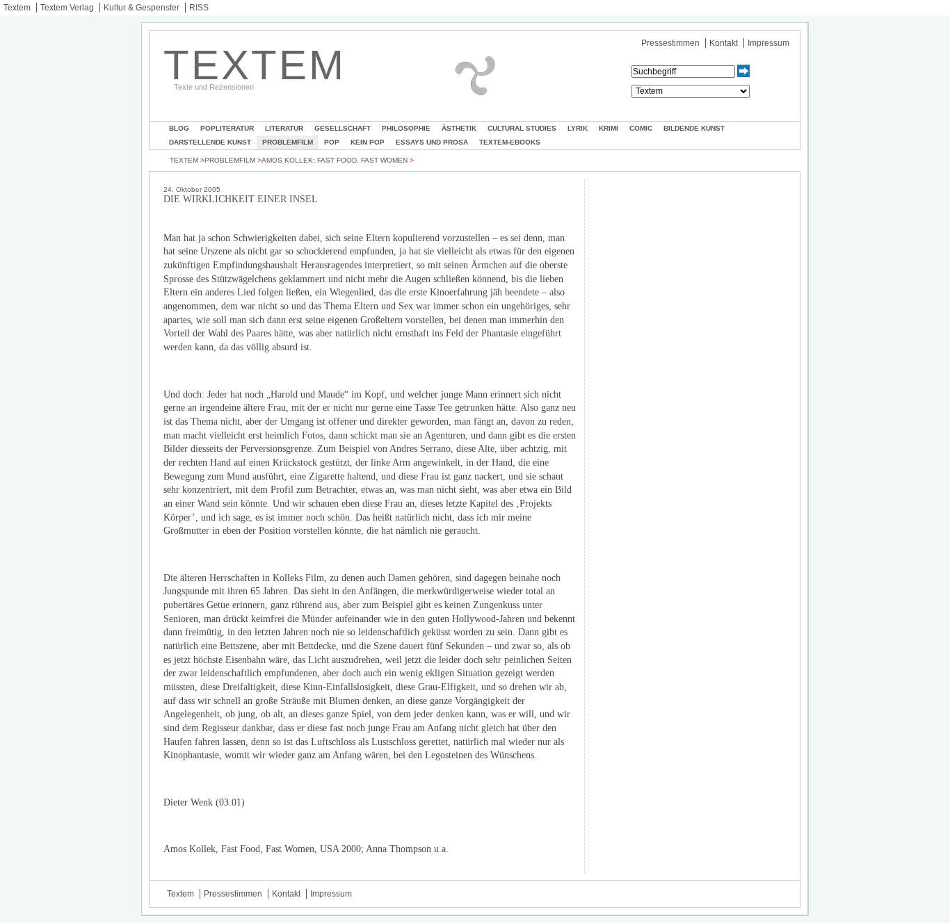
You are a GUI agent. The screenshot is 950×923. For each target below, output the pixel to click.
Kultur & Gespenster (141, 8)
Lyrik (577, 128)
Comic (640, 128)
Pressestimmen (670, 43)
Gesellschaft (342, 128)
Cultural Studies (522, 128)
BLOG (179, 128)
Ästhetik (459, 128)
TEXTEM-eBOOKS (509, 142)
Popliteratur (227, 128)
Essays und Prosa (432, 142)
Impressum (768, 43)
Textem (17, 8)
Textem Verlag (67, 8)
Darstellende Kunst (210, 142)
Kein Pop (368, 142)
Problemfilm (287, 142)
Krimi (608, 128)
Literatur (284, 128)
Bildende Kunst (694, 128)
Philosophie (406, 128)
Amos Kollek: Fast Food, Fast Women (334, 160)
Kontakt (723, 43)
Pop (331, 142)
